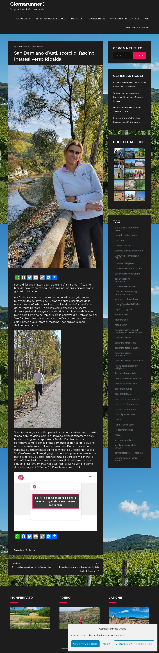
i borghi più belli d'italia (127, 304)
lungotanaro (121, 314)
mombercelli (121, 319)
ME (147, 18)
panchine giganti (123, 337)
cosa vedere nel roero (126, 286)
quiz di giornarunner (125, 414)
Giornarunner (23, 46)
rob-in (118, 419)
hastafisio (132, 298)
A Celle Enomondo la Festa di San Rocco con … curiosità (129, 84)
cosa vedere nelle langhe (127, 273)
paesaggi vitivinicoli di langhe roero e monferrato (129, 331)
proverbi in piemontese (127, 398)
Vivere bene (97, 18)
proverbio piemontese (126, 403)
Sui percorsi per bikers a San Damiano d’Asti (127, 109)
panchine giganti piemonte (129, 360)
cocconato (120, 240)
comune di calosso (124, 245)
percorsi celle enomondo (128, 378)
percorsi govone (123, 388)
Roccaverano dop (124, 429)
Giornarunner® (27, 4)
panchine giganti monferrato (123, 354)
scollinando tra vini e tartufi (125, 446)
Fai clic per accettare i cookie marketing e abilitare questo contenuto (55, 501)
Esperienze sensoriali (51, 18)
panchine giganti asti (125, 342)
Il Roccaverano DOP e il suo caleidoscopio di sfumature (126, 119)
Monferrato (30, 550)
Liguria (128, 309)
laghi (117, 309)
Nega (107, 643)
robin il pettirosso (124, 424)
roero (118, 434)
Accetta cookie (85, 643)
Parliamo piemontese (124, 18)
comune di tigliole (124, 263)
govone (119, 298)
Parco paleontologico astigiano (126, 366)
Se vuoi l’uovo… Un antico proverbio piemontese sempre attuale (128, 97)
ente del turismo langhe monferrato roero (127, 292)
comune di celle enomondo (129, 250)
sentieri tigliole (123, 452)
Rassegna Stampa (137, 27)
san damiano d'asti (124, 439)
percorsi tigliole (123, 393)
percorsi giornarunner (126, 383)
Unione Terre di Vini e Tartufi (126, 459)
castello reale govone (126, 235)
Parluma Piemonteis (125, 373)
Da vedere (23, 18)
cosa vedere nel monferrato (123, 280)
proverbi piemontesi (125, 409)
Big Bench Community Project (127, 228)
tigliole (139, 452)
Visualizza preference (134, 643)
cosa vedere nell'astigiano (128, 268)
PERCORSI (77, 18)
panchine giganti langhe (127, 347)
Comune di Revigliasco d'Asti (127, 257)
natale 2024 (121, 324)
